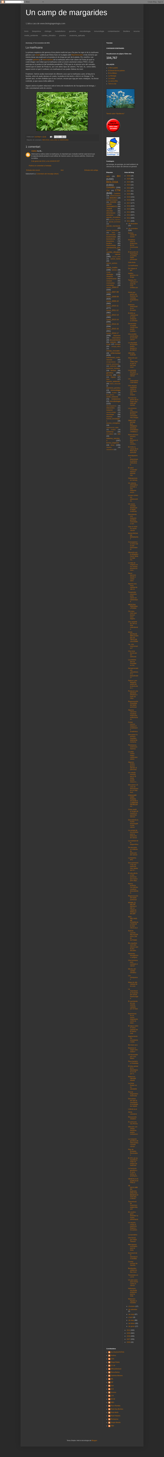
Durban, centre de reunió (132, 235)
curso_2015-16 (112, 329)
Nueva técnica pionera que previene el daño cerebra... (133, 439)
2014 (129, 212)
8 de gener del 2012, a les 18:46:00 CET (45, 161)
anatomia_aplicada (77, 35)
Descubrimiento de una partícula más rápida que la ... (133, 866)
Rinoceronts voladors (132, 1118)
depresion (116, 336)
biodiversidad (111, 237)
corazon (109, 281)
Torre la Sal (112, 84)
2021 (129, 191)
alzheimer (109, 215)
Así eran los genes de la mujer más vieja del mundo (133, 401)
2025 (129, 179)
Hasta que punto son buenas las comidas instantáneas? (133, 297)
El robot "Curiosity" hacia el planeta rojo (132, 471)
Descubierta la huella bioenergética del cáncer (133, 823)
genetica (72, 31)
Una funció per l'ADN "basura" (132, 1239)
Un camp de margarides (66, 12)
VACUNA (109, 211)
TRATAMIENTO (111, 206)
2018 (129, 200)
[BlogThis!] (57, 137)
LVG (112, 1396)
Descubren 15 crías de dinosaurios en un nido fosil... (133, 788)
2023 (129, 185)
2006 (129, 1342)
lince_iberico (110, 395)
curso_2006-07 (112, 287)
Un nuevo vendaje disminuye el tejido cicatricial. (132, 507)
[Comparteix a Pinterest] (65, 137)
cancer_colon (116, 256)
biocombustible (111, 234)
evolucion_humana (113, 368)
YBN (112, 1426)
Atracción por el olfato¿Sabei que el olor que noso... (133, 362)
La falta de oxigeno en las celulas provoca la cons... (133, 566)
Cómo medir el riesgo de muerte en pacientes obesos (133, 813)
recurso (137, 31)
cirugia (108, 272)
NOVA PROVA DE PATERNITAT (133, 536)
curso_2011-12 (54, 140)
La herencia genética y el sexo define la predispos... (133, 1172)
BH (118, 176)
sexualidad (109, 434)
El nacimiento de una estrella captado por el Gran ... (133, 1005)
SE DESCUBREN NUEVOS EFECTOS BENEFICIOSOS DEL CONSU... (133, 1192)
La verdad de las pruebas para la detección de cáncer (133, 834)
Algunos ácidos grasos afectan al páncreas (132, 766)
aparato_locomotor (114, 221)
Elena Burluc (115, 1372)
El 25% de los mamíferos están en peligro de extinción (133, 1161)
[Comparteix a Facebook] (62, 137)
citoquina (109, 276)
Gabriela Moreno (117, 1375)
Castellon (117, 193)
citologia (48, 31)
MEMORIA (113, 198)
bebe (113, 232)
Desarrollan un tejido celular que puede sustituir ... (133, 327)
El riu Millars (112, 73)
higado (113, 377)
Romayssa (114, 1419)
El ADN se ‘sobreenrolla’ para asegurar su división (133, 317)
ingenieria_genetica (113, 388)
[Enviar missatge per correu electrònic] (51, 136)
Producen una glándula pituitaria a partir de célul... (133, 694)
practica (62, 35)
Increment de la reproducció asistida (132, 1255)
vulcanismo (109, 449)
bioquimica (36, 31)
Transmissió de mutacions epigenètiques (132, 1205)
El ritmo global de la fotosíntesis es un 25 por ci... (133, 1070)
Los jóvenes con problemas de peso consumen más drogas (133, 412)
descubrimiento (115, 340)
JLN (112, 1389)
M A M (113, 1399)
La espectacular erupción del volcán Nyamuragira (133, 993)
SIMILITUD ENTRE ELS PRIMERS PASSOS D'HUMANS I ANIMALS (133, 426)
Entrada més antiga (91, 170)
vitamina (108, 447)
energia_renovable (113, 351)
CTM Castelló (113, 68)
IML (112, 1379)
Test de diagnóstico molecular (133, 1094)
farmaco (113, 370)
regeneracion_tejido (112, 427)
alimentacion (110, 213)
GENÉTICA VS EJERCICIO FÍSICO (133, 1180)
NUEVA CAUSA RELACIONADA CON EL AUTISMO (133, 935)
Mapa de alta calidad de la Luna (132, 984)
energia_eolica (115, 346)
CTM (117, 190)
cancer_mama (115, 259)
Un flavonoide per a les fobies (133, 1056)
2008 (129, 1336)
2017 (129, 203)
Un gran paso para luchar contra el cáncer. (133, 1282)
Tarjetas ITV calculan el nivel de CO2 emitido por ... (133, 284)
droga (108, 344)
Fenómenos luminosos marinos (132, 747)
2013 (129, 215)
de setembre (133, 1309)
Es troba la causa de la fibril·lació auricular (133, 449)
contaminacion (114, 31)
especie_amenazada (112, 364)
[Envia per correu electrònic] (55, 137)
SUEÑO (109, 204)
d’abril (131, 1317)
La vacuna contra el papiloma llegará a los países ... (132, 1227)
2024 (129, 182)
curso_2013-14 (112, 319)
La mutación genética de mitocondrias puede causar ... (133, 1142)
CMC (108, 190)
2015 (129, 209)
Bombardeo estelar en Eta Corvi (132, 1270)
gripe (118, 375)
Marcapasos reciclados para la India (132, 1247)
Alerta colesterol (132, 1113)
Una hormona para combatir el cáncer (133, 963)
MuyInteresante (77, 55)
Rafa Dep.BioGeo (117, 1409)
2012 (129, 218)
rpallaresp (109, 432)
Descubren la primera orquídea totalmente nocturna (132, 738)
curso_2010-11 (112, 306)
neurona (109, 417)
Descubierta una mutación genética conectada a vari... (132, 519)
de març (132, 1320)
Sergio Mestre (116, 1422)
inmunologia (99, 31)
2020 (129, 194)
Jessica (113, 1392)
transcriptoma (48, 60)
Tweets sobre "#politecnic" (115, 114)
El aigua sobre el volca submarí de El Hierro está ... (133, 1029)
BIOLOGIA (45, 140)
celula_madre (111, 267)
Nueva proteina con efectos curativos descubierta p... (133, 888)
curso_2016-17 (112, 333)
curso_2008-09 (112, 297)
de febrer (132, 1323)
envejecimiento (111, 362)
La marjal (111, 78)
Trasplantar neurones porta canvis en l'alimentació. (133, 596)
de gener (132, 1326)
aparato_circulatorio (113, 217)
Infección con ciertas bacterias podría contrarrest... (133, 1131)
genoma (36, 60)
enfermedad (115, 353)
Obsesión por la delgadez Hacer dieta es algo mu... (133, 556)
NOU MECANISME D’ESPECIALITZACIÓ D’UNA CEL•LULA (133, 922)
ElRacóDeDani (116, 1369)
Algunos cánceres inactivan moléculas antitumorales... (133, 714)
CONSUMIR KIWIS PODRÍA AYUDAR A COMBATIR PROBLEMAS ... (133, 800)
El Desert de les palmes (116, 71)
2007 (129, 1339)
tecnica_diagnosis (112, 443)
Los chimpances (133, 977)
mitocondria (110, 408)
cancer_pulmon (111, 263)
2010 (129, 1330)
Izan (112, 1386)
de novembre (133, 228)
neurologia (110, 414)
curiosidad (110, 285)
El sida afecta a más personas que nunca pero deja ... (133, 877)
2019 (129, 197)
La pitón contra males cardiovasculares (133, 755)
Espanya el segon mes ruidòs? (133, 1050)
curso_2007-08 (112, 292)
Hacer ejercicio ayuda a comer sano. (132, 577)
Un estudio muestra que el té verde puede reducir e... (132, 777)
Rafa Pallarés (115, 1416)
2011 (129, 221)
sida (118, 434)
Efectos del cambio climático (132, 971)
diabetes (113, 342)
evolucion (113, 366)
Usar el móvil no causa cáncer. (132, 528)
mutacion (109, 410)
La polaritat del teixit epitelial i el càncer (133, 373)
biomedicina (110, 239)
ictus (108, 379)
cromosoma (110, 283)
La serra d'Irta (113, 81)
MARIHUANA (64, 140)
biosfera (126, 31)
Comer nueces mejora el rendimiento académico (133, 726)
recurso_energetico (113, 423)
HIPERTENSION (115, 195)
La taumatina (132, 1235)
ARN (108, 176)
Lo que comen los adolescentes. (133, 498)
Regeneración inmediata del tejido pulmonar (133, 704)
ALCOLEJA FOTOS (117, 1352)
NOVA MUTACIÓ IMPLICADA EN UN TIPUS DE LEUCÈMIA (133, 636)
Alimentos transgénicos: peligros (133, 955)
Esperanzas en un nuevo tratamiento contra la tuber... (133, 1018)
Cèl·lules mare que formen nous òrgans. (132, 615)
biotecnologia (111, 245)
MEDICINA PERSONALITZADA (133, 606)
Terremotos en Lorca (133, 1276)
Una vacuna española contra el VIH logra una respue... (132, 390)
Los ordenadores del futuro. (133, 380)
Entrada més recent (33, 170)
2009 (129, 1333)
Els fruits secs (133, 1045)
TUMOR (109, 209)
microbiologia (85, 31)
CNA (112, 1359)
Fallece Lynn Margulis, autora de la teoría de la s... (133, 684)
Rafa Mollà (114, 1412)
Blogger (94, 1440)
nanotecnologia (111, 412)
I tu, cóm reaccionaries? (133, 646)
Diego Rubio (115, 1362)
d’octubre (132, 1306)
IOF (112, 1382)
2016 (129, 206)
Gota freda (131, 262)
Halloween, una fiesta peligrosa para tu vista (132, 1292)
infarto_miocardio (115, 383)
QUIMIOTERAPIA (111, 200)
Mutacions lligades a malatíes (132, 1301)
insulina (114, 392)
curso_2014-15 (112, 324)
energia (117, 344)
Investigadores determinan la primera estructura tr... (133, 460)
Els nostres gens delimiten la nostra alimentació (133, 1215)
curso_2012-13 (112, 315)
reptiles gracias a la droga (133, 275)
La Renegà (112, 76)
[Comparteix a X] (60, 137)
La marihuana (133, 265)
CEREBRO (110, 187)
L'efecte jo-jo (132, 1109)
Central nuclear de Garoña (132, 1263)
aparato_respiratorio (112, 230)
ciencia (114, 270)
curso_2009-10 (112, 301)
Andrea (113, 1355)
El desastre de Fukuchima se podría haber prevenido (133, 255)
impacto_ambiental (113, 381)
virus (112, 445)
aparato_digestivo (115, 219)
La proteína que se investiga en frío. (132, 662)
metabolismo (60, 31)
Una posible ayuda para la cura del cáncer (133, 337)
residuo (113, 429)
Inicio (26, 31)
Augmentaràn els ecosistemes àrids (133, 1039)
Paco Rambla (115, 1406)
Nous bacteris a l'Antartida (133, 1062)
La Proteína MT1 (132, 859)
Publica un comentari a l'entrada (40, 166)
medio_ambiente (31, 35)
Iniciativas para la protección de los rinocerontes (133, 244)
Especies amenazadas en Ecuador (132, 307)
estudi (37, 55)
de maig (132, 1314)
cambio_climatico (49, 35)
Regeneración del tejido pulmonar (133, 898)
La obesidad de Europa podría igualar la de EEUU (132, 346)
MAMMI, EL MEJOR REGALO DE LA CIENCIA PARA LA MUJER (132, 908)
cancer (117, 254)
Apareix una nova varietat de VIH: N (132, 586)
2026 (129, 176)
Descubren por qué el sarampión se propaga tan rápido (133, 1102)
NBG (112, 1402)
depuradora (116, 338)
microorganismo (111, 406)
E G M (113, 1365)
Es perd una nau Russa (133, 1123)
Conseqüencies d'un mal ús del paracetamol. (133, 545)
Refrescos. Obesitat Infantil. (132, 1078)
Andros (34, 151)
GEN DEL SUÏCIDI (132, 354)
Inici (62, 170)
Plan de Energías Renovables (133, 1152)
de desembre (133, 224)
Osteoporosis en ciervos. (133, 479)
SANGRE (113, 202)
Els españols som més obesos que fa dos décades (133, 947)
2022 (129, 188)
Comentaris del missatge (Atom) (47, 174)
